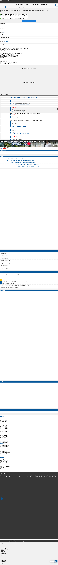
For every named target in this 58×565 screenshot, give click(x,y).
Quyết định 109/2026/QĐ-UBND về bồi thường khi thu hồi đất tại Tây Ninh (28, 166)
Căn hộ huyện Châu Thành (4, 431)
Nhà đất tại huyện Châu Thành (5, 253)
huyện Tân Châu (3, 553)
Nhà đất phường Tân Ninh (4, 428)
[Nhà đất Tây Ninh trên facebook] (1, 282)
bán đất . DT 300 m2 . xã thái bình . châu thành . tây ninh (19, 104)
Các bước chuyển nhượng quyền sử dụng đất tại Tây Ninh (9, 279)
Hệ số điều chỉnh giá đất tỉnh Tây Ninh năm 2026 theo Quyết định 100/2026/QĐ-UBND (27, 164)
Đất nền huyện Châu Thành (4, 459)
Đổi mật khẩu (2, 518)
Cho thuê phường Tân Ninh (4, 456)
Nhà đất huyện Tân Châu (3, 426)
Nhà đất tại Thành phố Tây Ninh (5, 260)
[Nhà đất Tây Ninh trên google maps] (1, 280)
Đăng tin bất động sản (3, 516)
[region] (29, 72)
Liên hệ (47, 4)
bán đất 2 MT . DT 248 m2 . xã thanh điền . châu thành (19, 133)
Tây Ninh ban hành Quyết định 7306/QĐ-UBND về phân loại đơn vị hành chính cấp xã (23, 162)
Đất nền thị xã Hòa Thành (4, 460)
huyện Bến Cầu (3, 550)
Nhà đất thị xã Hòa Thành (4, 419)
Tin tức (32, 4)
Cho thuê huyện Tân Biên (4, 447)
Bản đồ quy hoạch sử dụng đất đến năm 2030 (6, 509)
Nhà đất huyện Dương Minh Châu (5, 425)
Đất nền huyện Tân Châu (3, 467)
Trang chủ (17, 4)
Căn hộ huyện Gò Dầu (3, 437)
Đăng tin (3, 7)
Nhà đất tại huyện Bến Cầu (4, 258)
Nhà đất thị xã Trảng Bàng (4, 427)
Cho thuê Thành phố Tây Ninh (4, 450)
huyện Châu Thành (3, 548)
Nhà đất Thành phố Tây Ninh (4, 422)
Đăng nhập (1, 514)
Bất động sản (22, 4)
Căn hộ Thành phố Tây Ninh (4, 436)
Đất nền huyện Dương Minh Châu (5, 466)
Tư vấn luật (37, 4)
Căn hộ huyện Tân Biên (3, 434)
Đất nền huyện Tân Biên (3, 461)
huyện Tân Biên (3, 554)
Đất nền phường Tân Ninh (4, 469)
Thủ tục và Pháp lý (3, 560)
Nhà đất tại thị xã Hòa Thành (5, 255)
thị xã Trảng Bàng (3, 552)
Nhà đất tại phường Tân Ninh (5, 268)
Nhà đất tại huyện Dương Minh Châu (6, 263)
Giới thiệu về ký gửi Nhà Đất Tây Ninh (5, 520)
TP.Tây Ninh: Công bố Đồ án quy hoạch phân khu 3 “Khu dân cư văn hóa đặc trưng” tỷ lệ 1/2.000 (14, 281)
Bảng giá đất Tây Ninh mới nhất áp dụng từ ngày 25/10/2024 (9, 283)
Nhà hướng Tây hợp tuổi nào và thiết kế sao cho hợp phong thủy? (10, 287)
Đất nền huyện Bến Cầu (3, 462)
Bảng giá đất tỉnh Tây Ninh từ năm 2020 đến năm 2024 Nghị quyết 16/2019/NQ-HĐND (13, 274)
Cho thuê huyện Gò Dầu (3, 451)
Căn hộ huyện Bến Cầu (3, 435)
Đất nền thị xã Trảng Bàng (4, 468)
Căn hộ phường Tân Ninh (4, 442)
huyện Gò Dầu (3, 551)
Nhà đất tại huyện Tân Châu (4, 265)
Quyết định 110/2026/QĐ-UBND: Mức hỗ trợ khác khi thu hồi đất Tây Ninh (14, 158)
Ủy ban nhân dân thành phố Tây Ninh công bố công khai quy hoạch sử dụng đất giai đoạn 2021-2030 (15, 285)
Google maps (2, 522)
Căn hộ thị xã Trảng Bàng (4, 441)
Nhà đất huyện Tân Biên (3, 420)
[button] (29, 72)
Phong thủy (43, 4)
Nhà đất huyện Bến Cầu (3, 421)
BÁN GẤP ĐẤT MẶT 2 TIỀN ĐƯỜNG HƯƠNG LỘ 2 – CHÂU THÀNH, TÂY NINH (23, 97)
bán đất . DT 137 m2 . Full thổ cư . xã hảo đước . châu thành (20, 111)
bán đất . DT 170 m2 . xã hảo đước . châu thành (18, 126)
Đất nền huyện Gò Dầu (3, 465)
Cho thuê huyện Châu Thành (4, 445)
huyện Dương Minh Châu (4, 549)
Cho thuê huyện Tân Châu (4, 453)
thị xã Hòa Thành (3, 547)
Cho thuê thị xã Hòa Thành (4, 446)
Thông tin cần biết (3, 561)
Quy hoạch (28, 4)
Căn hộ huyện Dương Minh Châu (5, 438)
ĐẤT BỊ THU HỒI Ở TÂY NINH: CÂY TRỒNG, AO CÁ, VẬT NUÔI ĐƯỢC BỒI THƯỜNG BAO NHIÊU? (20, 160)
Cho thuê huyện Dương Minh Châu (5, 452)
